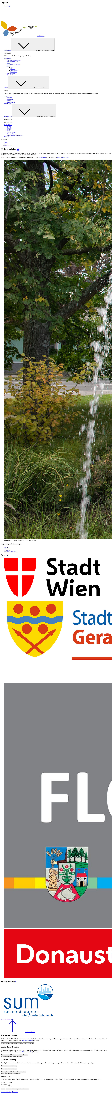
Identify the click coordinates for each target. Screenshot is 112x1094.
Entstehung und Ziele (12, 61)
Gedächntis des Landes (63, 157)
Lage (8, 63)
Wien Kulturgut (43, 157)
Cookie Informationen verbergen (8, 1068)
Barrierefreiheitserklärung (10, 551)
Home (5, 142)
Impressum (7, 548)
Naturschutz (13, 72)
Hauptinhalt (7, 6)
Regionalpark (7, 50)
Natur (8, 66)
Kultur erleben (11, 102)
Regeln (9, 129)
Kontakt (9, 128)
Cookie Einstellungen (29, 1043)
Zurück (3, 1089)
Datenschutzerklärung (27, 1040)
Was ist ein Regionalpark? (14, 60)
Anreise (9, 126)
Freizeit (6, 87)
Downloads (10, 133)
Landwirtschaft (11, 73)
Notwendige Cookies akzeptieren (20, 1089)
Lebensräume (13, 70)
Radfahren (10, 99)
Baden (9, 100)
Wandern (9, 97)
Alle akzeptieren (5, 1043)
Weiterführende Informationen (15, 135)
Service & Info (8, 116)
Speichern (8, 1089)
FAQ (8, 131)
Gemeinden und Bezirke (13, 64)
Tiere (11, 67)
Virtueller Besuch (11, 75)
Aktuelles (6, 136)
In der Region (7, 103)
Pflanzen (12, 69)
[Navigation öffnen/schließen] (44, 36)
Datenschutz (7, 550)
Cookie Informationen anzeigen (8, 1065)
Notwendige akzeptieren (16, 1043)
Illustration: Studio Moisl (7, 1019)
